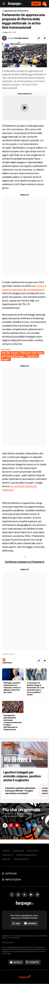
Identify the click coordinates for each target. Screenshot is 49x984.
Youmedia (6, 851)
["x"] (23, 825)
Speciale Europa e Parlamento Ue (16, 11)
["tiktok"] (5, 825)
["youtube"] (17, 825)
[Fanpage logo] (15, 3)
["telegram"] (35, 825)
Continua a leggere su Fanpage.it (24, 561)
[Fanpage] (24, 903)
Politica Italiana (8, 654)
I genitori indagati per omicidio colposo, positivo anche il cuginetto (22, 776)
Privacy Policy (33, 851)
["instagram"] (11, 825)
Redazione (6, 859)
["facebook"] (29, 825)
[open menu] (3, 4)
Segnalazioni (18, 851)
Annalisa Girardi (21, 38)
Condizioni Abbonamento (26, 855)
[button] (44, 38)
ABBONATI (36, 3)
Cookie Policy (7, 855)
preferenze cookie (21, 859)
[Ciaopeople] (24, 977)
